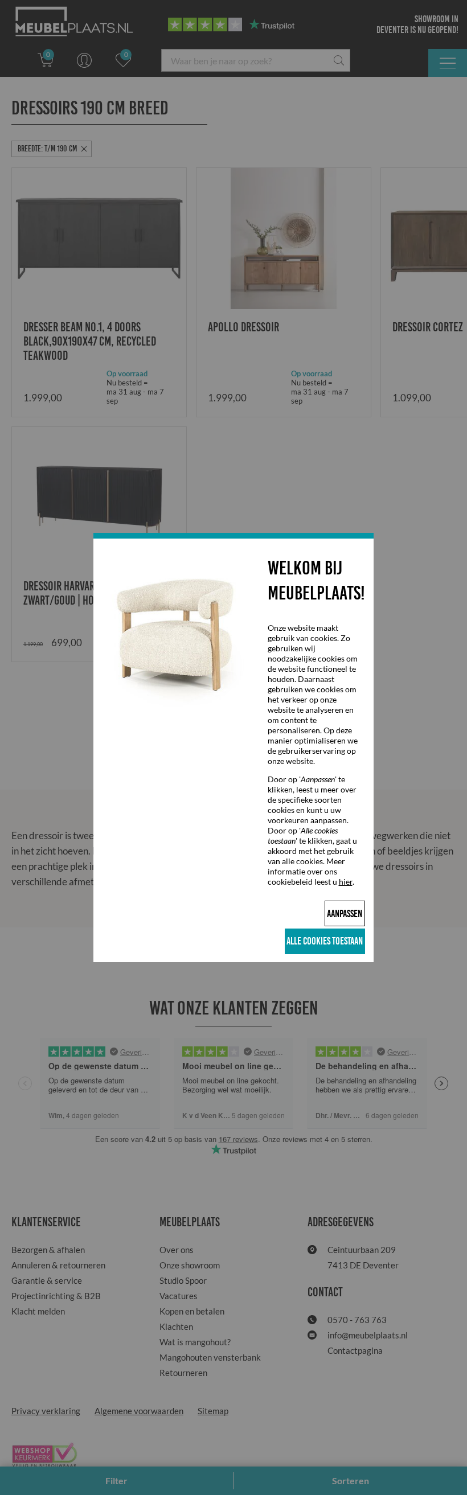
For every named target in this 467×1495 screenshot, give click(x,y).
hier (346, 881)
